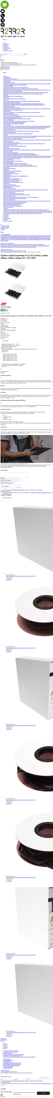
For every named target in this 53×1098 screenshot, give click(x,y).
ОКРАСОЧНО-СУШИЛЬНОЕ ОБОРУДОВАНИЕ (34, 235)
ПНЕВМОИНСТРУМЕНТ (26, 239)
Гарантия (5, 1047)
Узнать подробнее (17, 1094)
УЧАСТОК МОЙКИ (15, 239)
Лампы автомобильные (19, 244)
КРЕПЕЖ (20, 235)
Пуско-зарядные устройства (20, 247)
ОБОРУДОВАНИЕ (32, 237)
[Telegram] (7, 310)
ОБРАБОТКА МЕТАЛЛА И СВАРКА (12, 1064)
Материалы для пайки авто (26, 245)
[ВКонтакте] (1, 310)
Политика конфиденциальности (10, 1050)
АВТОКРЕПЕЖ (7, 1061)
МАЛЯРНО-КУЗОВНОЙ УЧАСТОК (12, 1063)
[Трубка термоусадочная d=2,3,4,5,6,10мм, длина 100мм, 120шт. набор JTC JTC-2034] (15, 280)
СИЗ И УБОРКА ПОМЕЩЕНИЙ (11, 1065)
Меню (4, 39)
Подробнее (8, 579)
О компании (3, 1038)
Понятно (43, 1093)
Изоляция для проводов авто (7, 244)
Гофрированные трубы (6, 250)
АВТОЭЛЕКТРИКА (13, 235)
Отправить (3, 1084)
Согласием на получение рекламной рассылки (41, 492)
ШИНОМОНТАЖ (37, 239)
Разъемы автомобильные (14, 245)
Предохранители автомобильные (33, 244)
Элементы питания (31, 247)
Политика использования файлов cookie (12, 1055)
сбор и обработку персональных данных (18, 490)
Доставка (5, 1044)
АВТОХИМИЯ (4, 235)
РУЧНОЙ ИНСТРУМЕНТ (19, 238)
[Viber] (3, 310)
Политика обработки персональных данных (13, 1054)
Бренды (5, 1048)
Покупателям (4, 1039)
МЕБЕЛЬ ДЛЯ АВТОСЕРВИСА (20, 237)
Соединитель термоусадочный (18, 250)
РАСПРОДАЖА (9, 238)
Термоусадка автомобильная (39, 245)
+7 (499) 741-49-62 (5, 225)
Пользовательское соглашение (10, 1052)
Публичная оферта (7, 1053)
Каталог (2, 1041)
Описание (5, 340)
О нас (4, 1043)
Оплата (5, 1045)
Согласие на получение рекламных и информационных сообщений (19, 1057)
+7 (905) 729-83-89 (5, 227)
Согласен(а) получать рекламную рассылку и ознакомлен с (27, 492)
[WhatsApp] (5, 310)
